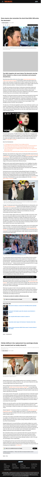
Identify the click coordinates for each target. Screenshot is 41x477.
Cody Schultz (5, 350)
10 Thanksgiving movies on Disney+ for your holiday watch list (16, 144)
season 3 (18, 445)
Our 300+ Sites (34, 464)
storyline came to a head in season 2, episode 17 (18, 387)
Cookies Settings (7, 469)
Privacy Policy (23, 465)
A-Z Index (33, 467)
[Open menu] (2, 1)
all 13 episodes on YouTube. (11, 139)
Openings (14, 464)
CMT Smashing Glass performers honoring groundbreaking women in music (19, 147)
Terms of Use (34, 465)
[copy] (9, 25)
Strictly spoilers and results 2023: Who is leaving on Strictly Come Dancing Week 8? (20, 151)
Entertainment (9, 334)
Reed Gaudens (5, 22)
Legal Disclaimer (15, 467)
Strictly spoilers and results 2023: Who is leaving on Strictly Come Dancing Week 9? (20, 145)
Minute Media (6, 472)
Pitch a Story (14, 465)
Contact (22, 464)
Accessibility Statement (25, 467)
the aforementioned (10, 206)
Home (4, 334)
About (5, 464)
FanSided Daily (7, 465)
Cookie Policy (6, 467)
